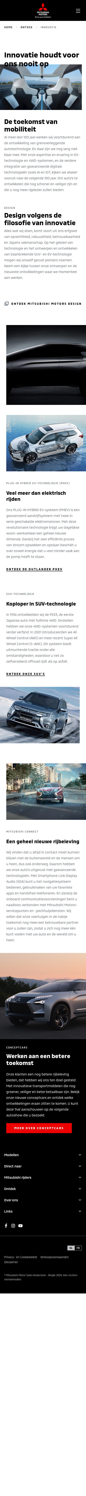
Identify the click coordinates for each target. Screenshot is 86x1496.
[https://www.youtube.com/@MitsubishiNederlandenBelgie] (20, 1226)
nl (71, 1247)
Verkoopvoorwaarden (54, 1257)
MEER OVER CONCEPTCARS (39, 1128)
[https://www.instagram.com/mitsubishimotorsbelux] (13, 1226)
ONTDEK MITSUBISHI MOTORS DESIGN (46, 303)
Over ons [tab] (11, 1200)
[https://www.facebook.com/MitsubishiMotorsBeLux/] (6, 1226)
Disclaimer (11, 1262)
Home (8, 27)
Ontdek (27, 27)
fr (78, 1247)
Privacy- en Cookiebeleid (20, 1257)
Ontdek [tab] (10, 1189)
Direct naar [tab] (13, 1166)
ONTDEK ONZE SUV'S (25, 674)
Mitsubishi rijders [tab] (17, 1177)
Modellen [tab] (11, 1155)
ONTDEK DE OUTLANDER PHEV (34, 569)
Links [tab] (8, 1211)
